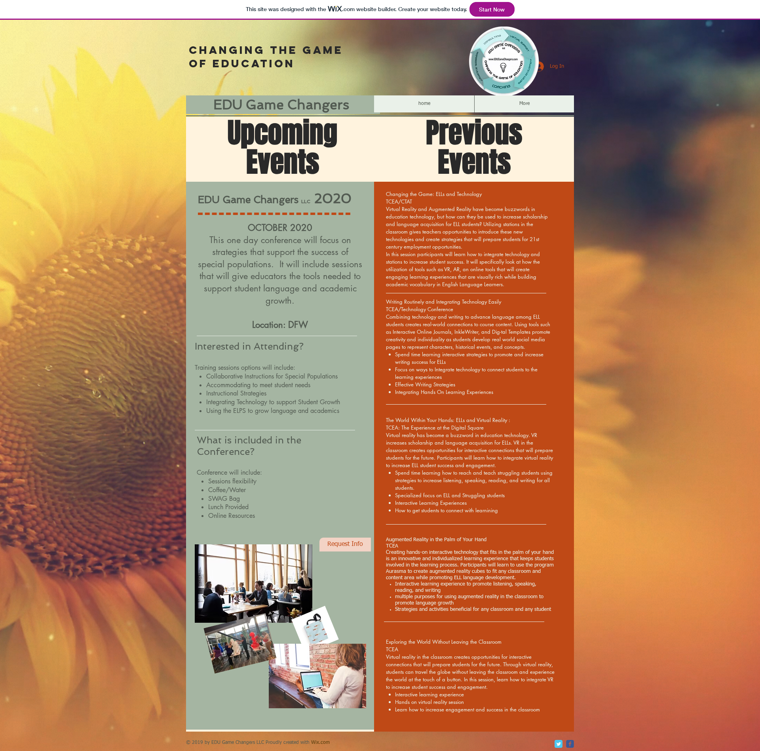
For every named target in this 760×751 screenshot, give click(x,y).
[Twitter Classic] (558, 744)
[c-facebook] (570, 744)
